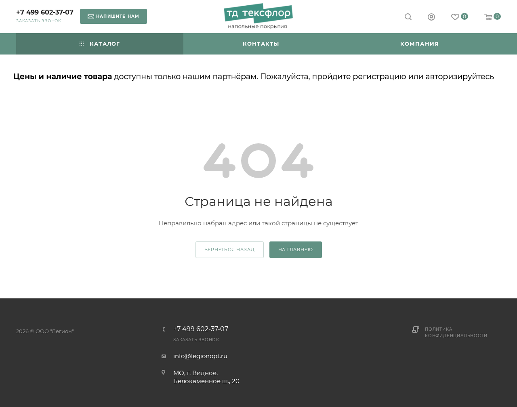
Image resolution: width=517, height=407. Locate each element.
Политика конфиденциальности (456, 332)
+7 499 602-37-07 (45, 12)
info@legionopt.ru (200, 356)
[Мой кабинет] (431, 18)
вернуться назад (229, 249)
